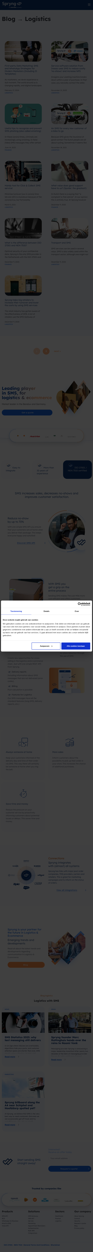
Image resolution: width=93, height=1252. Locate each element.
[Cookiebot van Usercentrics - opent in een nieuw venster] (79, 604)
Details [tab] (47, 611)
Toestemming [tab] (16, 611)
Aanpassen (44, 646)
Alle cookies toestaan (76, 646)
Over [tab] (77, 611)
